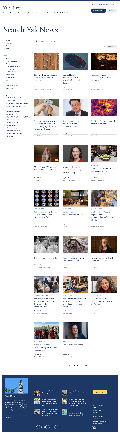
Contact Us (96, 412)
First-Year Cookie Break (61, 13)
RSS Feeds (96, 408)
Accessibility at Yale (98, 416)
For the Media (97, 410)
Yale (95, 428)
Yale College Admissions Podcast (42, 13)
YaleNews (12, 8)
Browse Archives (98, 406)
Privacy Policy (96, 418)
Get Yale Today (99, 392)
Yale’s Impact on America (22, 13)
